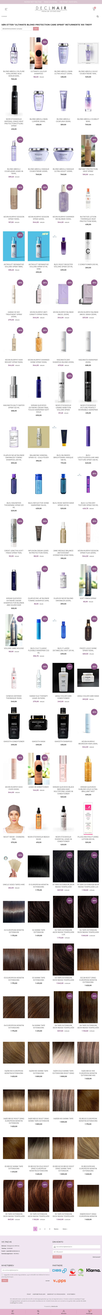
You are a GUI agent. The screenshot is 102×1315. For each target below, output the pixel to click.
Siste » (65, 1229)
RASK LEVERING (50, 2)
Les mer (48, 1280)
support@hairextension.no (13, 1251)
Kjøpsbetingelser (39, 1294)
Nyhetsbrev (71, 1294)
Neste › (56, 1229)
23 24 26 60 (9, 1248)
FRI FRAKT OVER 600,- (69, 2)
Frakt (29, 1294)
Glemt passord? (97, 1257)
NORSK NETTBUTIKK (33, 2)
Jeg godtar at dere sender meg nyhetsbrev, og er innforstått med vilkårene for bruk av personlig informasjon (25, 1276)
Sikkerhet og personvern (56, 1294)
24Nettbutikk (54, 1306)
